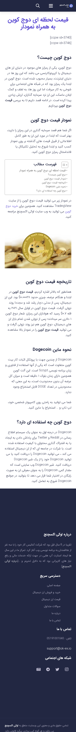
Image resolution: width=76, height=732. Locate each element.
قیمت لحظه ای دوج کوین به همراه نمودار (38, 23)
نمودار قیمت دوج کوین (54, 179)
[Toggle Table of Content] (62, 165)
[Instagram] (66, 669)
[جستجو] (38, 6)
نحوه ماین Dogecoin (56, 186)
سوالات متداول (52, 606)
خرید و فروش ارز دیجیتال (46, 592)
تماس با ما (54, 620)
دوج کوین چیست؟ (57, 174)
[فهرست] (50, 6)
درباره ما (56, 613)
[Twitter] (57, 669)
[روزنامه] (38, 669)
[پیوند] (66, 6)
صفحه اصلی (53, 585)
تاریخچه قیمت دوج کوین (53, 182)
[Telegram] (48, 669)
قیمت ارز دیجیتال (51, 599)
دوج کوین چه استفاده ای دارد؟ (51, 191)
